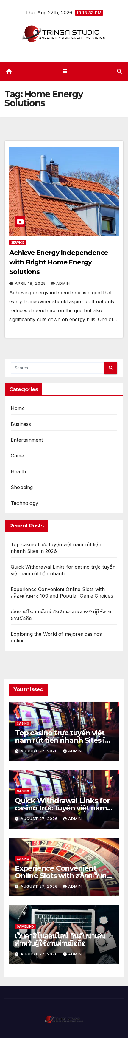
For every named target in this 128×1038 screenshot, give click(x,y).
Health (18, 471)
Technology (24, 503)
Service (17, 242)
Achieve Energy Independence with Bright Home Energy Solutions (58, 262)
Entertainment (27, 440)
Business (21, 424)
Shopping (22, 487)
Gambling (25, 926)
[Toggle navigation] (65, 71)
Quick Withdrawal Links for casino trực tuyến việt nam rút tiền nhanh (62, 808)
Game (17, 456)
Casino (23, 723)
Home (18, 408)
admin (63, 283)
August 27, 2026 (40, 751)
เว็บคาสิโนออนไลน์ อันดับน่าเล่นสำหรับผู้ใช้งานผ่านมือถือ (60, 940)
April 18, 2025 (31, 283)
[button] (119, 71)
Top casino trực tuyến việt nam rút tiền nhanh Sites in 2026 (62, 740)
